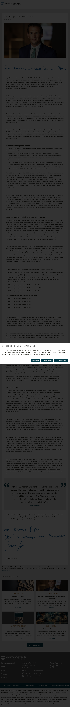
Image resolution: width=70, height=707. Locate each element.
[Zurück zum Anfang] (66, 701)
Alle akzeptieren (61, 361)
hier (19, 354)
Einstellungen (47, 361)
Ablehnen (35, 361)
